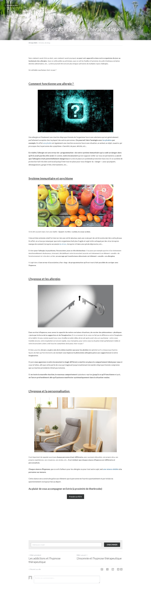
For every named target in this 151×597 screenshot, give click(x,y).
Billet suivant (81, 555)
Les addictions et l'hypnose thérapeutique (45, 560)
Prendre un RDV (75, 496)
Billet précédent (35, 555)
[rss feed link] (121, 569)
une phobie (47, 143)
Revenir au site (12, 5)
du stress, (63, 244)
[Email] (118, 569)
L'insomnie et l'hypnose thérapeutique (99, 558)
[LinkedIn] (113, 569)
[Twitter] (107, 569)
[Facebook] (102, 569)
